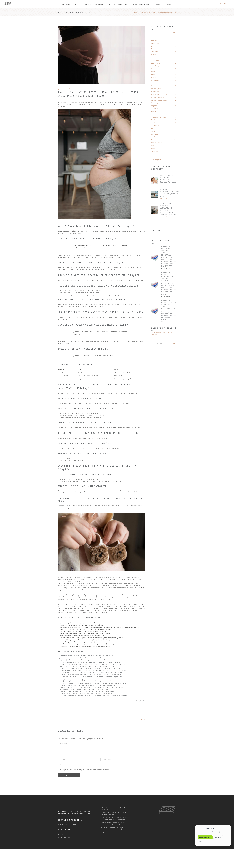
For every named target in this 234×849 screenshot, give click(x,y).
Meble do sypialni (156, 103)
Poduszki (153, 111)
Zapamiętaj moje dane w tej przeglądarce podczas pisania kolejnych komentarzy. (84, 770)
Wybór (153, 148)
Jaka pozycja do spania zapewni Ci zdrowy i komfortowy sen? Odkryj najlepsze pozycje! (87, 656)
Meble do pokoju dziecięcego (159, 94)
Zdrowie (92, 89)
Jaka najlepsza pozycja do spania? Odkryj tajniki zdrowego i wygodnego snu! (83, 658)
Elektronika (154, 51)
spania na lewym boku (92, 349)
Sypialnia (153, 137)
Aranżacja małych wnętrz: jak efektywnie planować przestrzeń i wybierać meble (168, 208)
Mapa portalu (62, 834)
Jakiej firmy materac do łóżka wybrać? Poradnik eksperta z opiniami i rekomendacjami (86, 693)
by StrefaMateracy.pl (64, 89)
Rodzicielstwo (142, 12)
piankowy (154, 334)
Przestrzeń (154, 122)
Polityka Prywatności (64, 837)
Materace (154, 68)
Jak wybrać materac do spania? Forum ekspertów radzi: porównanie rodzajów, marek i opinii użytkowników (93, 670)
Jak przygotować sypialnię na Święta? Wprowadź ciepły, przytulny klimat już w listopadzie (113, 830)
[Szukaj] (174, 343)
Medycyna (154, 105)
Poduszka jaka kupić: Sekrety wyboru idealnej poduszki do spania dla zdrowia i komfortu (87, 689)
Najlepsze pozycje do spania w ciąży (101, 312)
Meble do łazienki (156, 85)
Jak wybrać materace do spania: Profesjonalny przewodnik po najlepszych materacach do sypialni (90, 662)
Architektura (154, 40)
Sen (89, 89)
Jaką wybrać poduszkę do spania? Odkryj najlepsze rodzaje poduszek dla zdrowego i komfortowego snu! (92, 660)
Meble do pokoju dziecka (158, 97)
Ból (152, 46)
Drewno (153, 49)
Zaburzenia (154, 154)
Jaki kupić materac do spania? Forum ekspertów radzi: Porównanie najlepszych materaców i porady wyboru (93, 664)
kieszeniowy (161, 332)
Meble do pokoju (156, 91)
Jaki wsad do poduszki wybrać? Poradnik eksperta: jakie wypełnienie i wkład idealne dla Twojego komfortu (93, 683)
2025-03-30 (163, 199)
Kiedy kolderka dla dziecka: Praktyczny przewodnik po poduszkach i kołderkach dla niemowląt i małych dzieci (94, 687)
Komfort (153, 54)
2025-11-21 (163, 185)
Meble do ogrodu (156, 88)
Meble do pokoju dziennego (159, 100)
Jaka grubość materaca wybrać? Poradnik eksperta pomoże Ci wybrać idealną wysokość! (87, 691)
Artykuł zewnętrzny (156, 43)
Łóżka (152, 57)
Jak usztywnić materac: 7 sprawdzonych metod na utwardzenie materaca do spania (86, 679)
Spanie (153, 131)
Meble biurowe (155, 80)
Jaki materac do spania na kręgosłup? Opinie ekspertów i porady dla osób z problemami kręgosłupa (91, 674)
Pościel (153, 114)
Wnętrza (153, 145)
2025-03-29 (163, 216)
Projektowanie (155, 120)
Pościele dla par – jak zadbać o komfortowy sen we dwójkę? (168, 179)
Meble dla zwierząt (156, 83)
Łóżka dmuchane (156, 60)
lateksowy (169, 332)
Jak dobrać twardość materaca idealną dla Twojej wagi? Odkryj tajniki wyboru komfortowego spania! (91, 672)
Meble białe (154, 77)
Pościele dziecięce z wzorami (159, 117)
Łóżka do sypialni (156, 63)
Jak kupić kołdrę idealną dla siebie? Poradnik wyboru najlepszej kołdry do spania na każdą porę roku (91, 677)
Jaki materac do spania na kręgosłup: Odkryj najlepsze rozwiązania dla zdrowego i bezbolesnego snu (91, 668)
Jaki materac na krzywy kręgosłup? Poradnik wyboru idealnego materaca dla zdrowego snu (88, 685)
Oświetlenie (154, 108)
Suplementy (154, 134)
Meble (153, 74)
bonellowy (154, 332)
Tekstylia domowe (156, 139)
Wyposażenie (155, 151)
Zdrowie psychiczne (156, 159)
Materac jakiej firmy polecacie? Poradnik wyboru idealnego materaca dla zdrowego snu (87, 666)
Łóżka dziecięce (155, 66)
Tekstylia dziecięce (156, 142)
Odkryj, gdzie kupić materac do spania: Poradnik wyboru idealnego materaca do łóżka (86, 681)
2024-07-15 (74, 89)
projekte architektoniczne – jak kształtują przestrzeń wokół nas (169, 193)
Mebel (153, 71)
